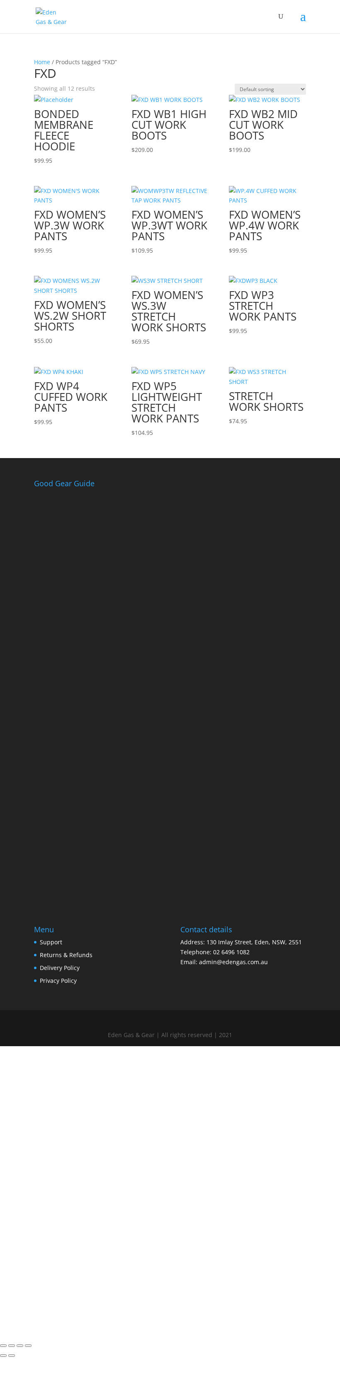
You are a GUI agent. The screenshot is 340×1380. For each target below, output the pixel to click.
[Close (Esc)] (28, 1345)
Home (42, 62)
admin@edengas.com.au (233, 962)
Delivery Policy (60, 968)
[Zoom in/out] (3, 1345)
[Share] (20, 1345)
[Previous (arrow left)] (3, 1355)
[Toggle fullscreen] (11, 1345)
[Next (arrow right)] (11, 1355)
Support (51, 942)
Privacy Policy (58, 980)
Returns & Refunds (66, 955)
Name (30, 1243)
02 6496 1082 (231, 952)
